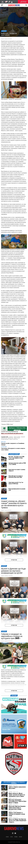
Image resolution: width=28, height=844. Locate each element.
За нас (11, 836)
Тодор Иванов (5, 439)
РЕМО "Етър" (17, 438)
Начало (7, 836)
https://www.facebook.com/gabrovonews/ (12, 433)
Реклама (15, 836)
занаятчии (4, 438)
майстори (10, 438)
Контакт (20, 836)
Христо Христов (14, 439)
